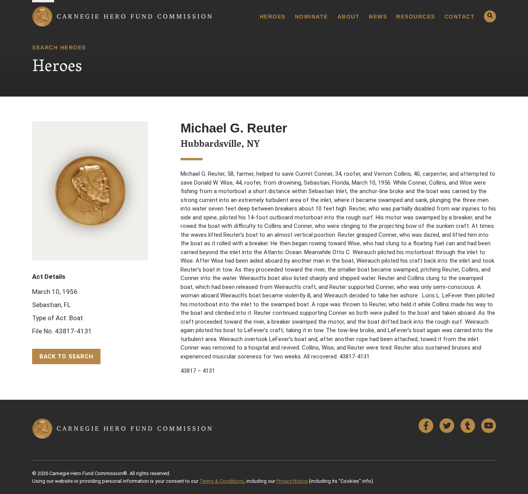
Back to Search (66, 356)
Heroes (273, 16)
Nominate (311, 16)
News (378, 16)
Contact (460, 16)
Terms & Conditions (221, 481)
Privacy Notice (292, 481)
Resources (415, 16)
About (348, 16)
